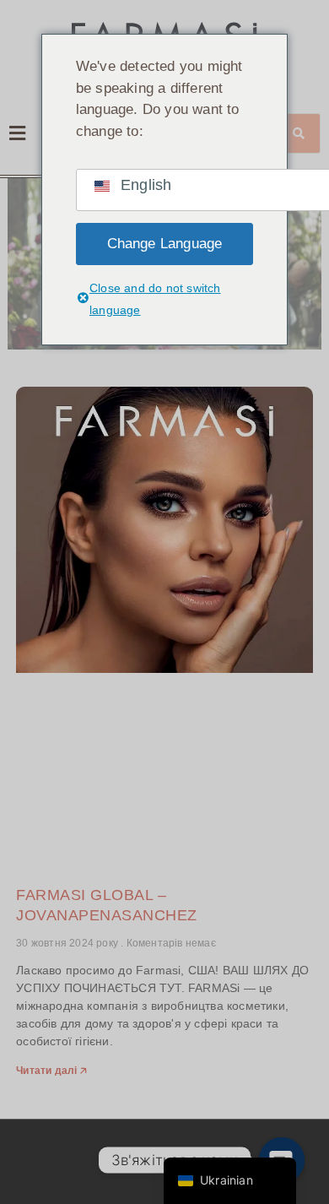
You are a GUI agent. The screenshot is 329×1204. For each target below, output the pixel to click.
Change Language (165, 244)
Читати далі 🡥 (51, 1071)
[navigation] (230, 1181)
